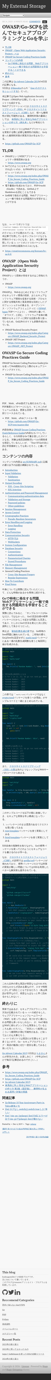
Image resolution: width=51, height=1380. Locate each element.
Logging (12, 528)
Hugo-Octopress (14, 1369)
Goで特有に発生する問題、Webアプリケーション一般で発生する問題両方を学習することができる (28, 66)
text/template (12, 830)
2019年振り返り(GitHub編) (37, 1137)
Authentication (15, 554)
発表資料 (6, 1324)
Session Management (15, 509)
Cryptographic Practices (17, 515)
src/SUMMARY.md (32, 461)
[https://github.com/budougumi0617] (5, 1293)
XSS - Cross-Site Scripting (20, 486)
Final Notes (10, 584)
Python (5, 1319)
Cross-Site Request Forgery (21, 574)
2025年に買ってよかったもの (15, 1349)
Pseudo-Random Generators (22, 519)
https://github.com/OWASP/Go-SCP (23, 143)
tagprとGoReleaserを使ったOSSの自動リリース (23, 1354)
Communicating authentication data (26, 496)
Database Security (14, 548)
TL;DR (8, 47)
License (25, 1366)
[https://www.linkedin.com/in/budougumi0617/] (17, 1293)
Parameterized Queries (19, 558)
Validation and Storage (19, 499)
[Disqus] (25, 1172)
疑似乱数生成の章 (20, 631)
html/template (12, 837)
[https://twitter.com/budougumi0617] (11, 1293)
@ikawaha (16, 88)
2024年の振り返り (10, 1359)
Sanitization (14, 479)
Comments (34, 21)
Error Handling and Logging (18, 522)
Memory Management (16, 568)
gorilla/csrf (29, 860)
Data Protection (13, 532)
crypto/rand (8, 697)
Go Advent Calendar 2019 (26, 81)
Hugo (45, 1366)
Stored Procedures (17, 561)
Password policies (16, 502)
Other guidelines (16, 505)
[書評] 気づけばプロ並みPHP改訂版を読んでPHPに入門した (23, 1130)
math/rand (31, 637)
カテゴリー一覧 (9, 1333)
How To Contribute (14, 581)
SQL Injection (14, 489)
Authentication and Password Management (26, 493)
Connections (14, 551)
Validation (13, 476)
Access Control (12, 512)
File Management (13, 564)
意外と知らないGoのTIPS (13, 1305)
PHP (4, 1314)
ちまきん (40, 1053)
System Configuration (16, 545)
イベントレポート (10, 1329)
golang (33, 1124)
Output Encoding (13, 483)
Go (44, 22)
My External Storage (24, 6)
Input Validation (13, 473)
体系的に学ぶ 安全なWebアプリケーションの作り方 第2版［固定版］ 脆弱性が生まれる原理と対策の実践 (26, 1088)
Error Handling (15, 525)
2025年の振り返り (10, 1344)
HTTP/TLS (13, 538)
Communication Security (17, 535)
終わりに (9, 73)
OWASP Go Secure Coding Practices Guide (25, 56)
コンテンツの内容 (14, 60)
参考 (7, 76)
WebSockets (14, 541)
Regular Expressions (18, 577)
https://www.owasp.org (19, 162)
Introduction (11, 470)
